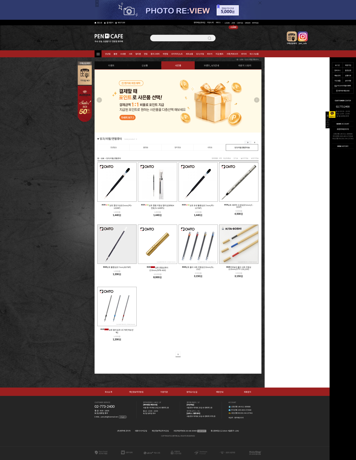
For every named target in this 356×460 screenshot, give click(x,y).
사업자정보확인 (202, 431)
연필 (146, 53)
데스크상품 (254, 53)
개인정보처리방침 (136, 391)
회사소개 (108, 391)
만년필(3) (113, 147)
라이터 (244, 53)
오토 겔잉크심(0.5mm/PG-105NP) (117, 206)
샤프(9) (209, 147)
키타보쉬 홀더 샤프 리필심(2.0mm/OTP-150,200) (239, 268)
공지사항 (348, 80)
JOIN (233, 23)
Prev (99, 100)
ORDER (247, 23)
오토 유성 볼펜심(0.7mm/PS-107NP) (198, 206)
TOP (328, 122)
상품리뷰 (348, 75)
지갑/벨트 (219, 53)
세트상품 (189, 53)
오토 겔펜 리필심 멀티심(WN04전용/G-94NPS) (158, 206)
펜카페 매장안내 (343, 90)
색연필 (165, 53)
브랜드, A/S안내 (211, 65)
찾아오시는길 (191, 391)
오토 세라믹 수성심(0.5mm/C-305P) (239, 206)
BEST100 (121, 22)
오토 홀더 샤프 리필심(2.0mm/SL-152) (198, 268)
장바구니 (337, 70)
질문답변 (348, 70)
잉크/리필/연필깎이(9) (241, 147)
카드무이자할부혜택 (344, 85)
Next (256, 100)
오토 (241, 59)
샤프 (130, 53)
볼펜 (115, 53)
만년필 (108, 53)
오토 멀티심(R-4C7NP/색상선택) (117, 331)
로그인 (337, 65)
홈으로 (99, 22)
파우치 (209, 53)
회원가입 (348, 65)
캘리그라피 (155, 53)
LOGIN (227, 23)
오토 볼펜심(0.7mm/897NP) (117, 267)
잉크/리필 (200, 53)
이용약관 (164, 391)
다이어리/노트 (177, 53)
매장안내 (219, 391)
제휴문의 (247, 391)
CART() (240, 23)
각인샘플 (337, 80)
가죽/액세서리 (232, 53)
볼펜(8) (145, 147)
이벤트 (111, 65)
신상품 (145, 65)
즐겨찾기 (110, 22)
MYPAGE (255, 23)
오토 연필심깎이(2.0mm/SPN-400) (157, 268)
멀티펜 (138, 53)
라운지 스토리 (244, 65)
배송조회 (337, 75)
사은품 (178, 65)
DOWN (328, 126)
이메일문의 (122, 417)
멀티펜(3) (178, 147)
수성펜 (123, 53)
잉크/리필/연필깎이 (252, 59)
